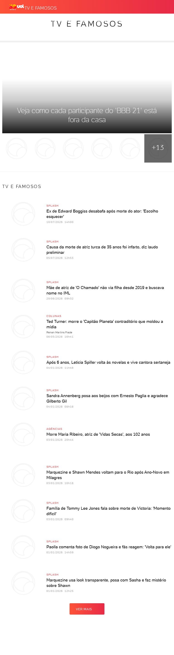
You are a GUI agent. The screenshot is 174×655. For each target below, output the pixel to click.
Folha (51, 20)
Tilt (135, 20)
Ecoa (147, 20)
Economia (34, 20)
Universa (103, 20)
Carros (15, 20)
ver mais (84, 609)
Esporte (68, 20)
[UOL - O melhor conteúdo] (16, 7)
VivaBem (121, 20)
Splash (85, 20)
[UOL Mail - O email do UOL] (142, 6)
